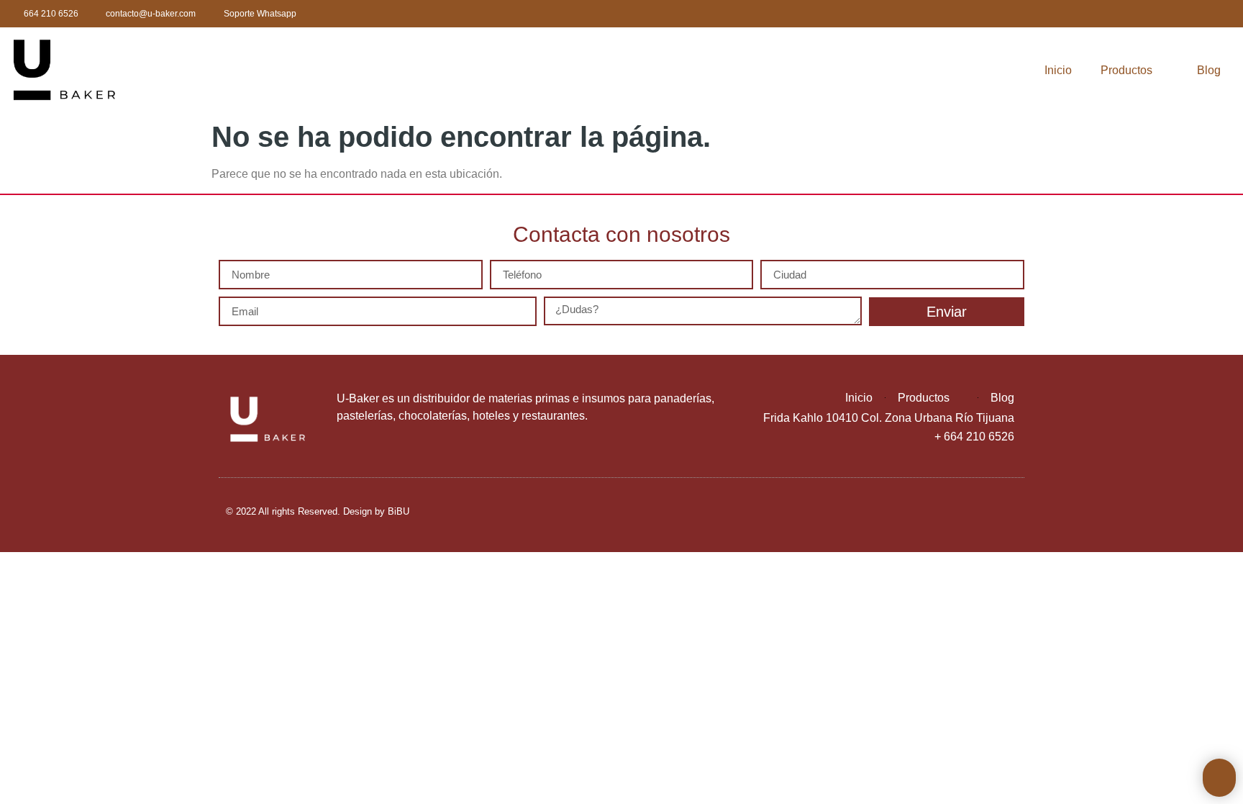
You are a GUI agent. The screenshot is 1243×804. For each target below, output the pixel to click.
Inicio (1058, 70)
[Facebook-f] (1085, 14)
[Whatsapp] (1172, 14)
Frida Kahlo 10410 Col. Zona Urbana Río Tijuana (888, 418)
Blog (1209, 70)
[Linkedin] (1143, 14)
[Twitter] (1114, 14)
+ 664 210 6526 (974, 436)
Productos (1126, 70)
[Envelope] (1201, 14)
